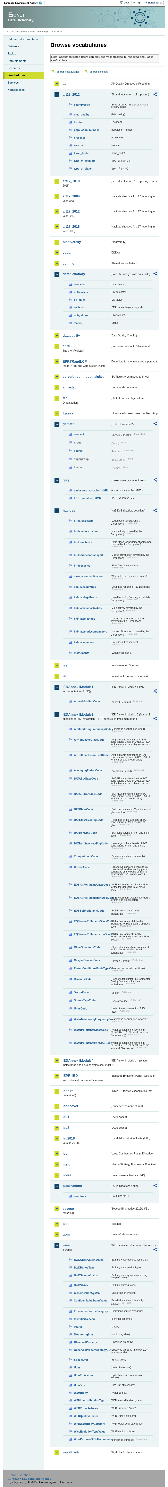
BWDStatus (81, 1285)
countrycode (82, 104)
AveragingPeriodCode (88, 770)
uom (66, 1234)
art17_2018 (71, 226)
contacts (79, 284)
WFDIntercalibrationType (89, 1400)
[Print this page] (134, 3)
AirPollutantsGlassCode (89, 739)
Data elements (17, 60)
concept (79, 434)
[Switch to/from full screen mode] (140, 3)
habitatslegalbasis (85, 597)
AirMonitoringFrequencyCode (92, 729)
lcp (65, 1153)
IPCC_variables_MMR (87, 498)
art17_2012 (71, 211)
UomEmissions (83, 1375)
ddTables (79, 299)
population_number (86, 129)
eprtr (66, 346)
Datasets (13, 46)
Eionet (23, 31)
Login (127, 2)
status (78, 323)
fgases (68, 413)
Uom (77, 1367)
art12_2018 (71, 181)
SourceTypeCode (84, 1000)
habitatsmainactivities (88, 608)
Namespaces (16, 89)
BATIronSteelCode (85, 832)
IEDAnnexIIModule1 (78, 687)
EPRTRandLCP (75, 361)
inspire (68, 1091)
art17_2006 (71, 196)
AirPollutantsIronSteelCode (91, 755)
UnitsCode (80, 1008)
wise (66, 1245)
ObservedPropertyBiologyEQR (92, 1349)
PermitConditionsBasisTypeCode (92, 968)
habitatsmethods (84, 618)
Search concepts (99, 72)
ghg (66, 480)
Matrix (78, 1326)
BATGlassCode (83, 809)
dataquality (71, 335)
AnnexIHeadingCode (87, 701)
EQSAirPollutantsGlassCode (92, 884)
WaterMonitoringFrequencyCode (92, 1019)
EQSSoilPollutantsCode (89, 910)
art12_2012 (71, 94)
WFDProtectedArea (86, 1408)
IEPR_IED (70, 1075)
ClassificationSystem (87, 1293)
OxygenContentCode (87, 960)
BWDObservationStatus (88, 1259)
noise (67, 1175)
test (65, 1224)
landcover (70, 1106)
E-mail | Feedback (19, 1475)
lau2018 (69, 1138)
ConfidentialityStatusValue (90, 1300)
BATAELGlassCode (86, 778)
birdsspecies (82, 565)
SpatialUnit (81, 1359)
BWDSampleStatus (86, 1275)
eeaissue (79, 307)
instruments (81, 652)
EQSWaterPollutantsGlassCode (92, 921)
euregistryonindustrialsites (83, 376)
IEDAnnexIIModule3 (78, 714)
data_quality (81, 114)
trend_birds (81, 153)
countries (80, 1196)
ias (65, 665)
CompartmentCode (86, 856)
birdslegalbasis (83, 520)
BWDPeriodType (84, 1267)
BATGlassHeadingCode (88, 820)
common (69, 263)
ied (65, 676)
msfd (66, 1164)
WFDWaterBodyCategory (89, 1423)
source (78, 450)
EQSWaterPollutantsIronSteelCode (92, 934)
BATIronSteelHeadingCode (91, 843)
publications (72, 1186)
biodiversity (72, 242)
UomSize (79, 1385)
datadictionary (74, 274)
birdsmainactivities (86, 531)
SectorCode (81, 992)
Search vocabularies (68, 72)
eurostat (69, 387)
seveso (68, 1208)
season (78, 145)
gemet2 (68, 424)
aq (65, 83)
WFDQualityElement (86, 1416)
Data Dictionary (38, 31)
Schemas (14, 68)
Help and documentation (23, 39)
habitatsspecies (84, 642)
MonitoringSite (83, 1334)
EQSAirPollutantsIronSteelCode (92, 897)
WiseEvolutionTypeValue (89, 1431)
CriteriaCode (82, 867)
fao (65, 398)
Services (13, 82)
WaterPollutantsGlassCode (91, 1029)
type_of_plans (83, 168)
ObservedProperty (85, 1342)
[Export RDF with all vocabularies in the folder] (155, 94)
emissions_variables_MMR (91, 490)
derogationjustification (88, 576)
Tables (12, 53)
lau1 (66, 1117)
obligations (81, 315)
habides (69, 510)
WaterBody (81, 1392)
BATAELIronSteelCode (88, 794)
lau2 (66, 1127)
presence (79, 137)
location (79, 122)
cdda (66, 252)
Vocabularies (17, 75)
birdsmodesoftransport (88, 555)
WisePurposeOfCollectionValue (92, 1439)
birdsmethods (83, 542)
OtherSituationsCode (87, 947)
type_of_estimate (84, 160)
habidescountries (85, 586)
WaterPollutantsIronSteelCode (92, 1043)
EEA (24, 3)
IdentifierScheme (84, 1319)
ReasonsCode (82, 979)
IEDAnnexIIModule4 (78, 1060)
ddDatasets (81, 292)
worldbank (71, 1452)
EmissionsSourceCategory (91, 1311)
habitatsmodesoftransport (90, 631)
